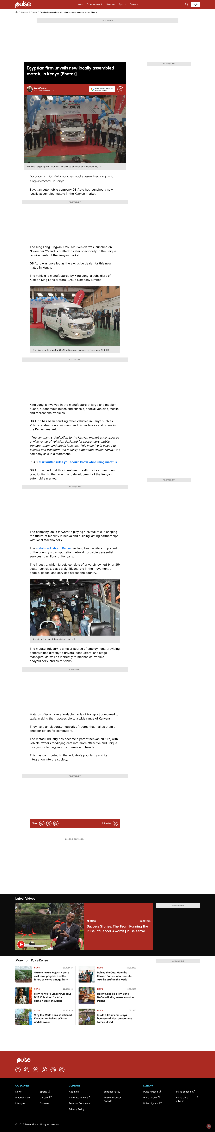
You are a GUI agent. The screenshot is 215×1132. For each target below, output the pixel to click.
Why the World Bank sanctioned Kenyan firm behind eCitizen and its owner (53, 1018)
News (80, 4)
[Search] (187, 4)
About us (74, 1091)
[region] (107, 953)
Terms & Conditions (79, 1103)
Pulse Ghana (150, 1097)
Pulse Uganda (151, 1103)
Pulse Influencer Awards (112, 1099)
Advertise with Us (78, 1097)
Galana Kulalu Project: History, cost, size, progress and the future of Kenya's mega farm (52, 976)
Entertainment (94, 4)
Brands (34, 12)
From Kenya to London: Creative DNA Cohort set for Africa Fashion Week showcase (52, 997)
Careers (134, 4)
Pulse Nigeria (150, 1091)
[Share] (120, 89)
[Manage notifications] (209, 1126)
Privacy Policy (77, 1109)
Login (195, 4)
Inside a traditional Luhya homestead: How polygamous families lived (114, 1018)
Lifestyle (110, 4)
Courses (44, 1103)
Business (24, 12)
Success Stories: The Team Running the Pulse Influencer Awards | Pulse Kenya (117, 928)
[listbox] (107, 953)
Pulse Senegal (183, 1091)
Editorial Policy (112, 1091)
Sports (122, 4)
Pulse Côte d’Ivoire (182, 1099)
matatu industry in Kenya (53, 548)
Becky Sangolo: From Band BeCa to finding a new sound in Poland (115, 997)
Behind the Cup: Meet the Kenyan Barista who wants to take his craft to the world (114, 976)
